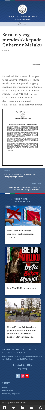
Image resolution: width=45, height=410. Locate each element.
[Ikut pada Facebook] (18, 376)
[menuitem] (36, 64)
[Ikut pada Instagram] (22, 376)
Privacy (23, 403)
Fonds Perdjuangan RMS (11, 394)
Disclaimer (14, 403)
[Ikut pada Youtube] (27, 376)
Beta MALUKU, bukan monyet (23, 271)
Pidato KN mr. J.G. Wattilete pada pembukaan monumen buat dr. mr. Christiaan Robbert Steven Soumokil (23, 320)
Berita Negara (7, 390)
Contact (5, 387)
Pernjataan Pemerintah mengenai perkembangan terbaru (23, 225)
